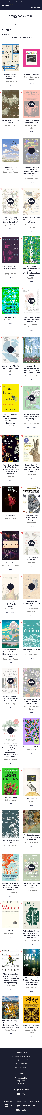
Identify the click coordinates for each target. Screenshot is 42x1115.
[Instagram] (23, 1094)
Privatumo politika (21, 1078)
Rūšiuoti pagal (6, 34)
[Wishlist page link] (11, 5)
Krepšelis (37, 8)
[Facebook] (18, 1094)
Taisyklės (21, 1083)
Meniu (6, 5)
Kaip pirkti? (21, 1081)
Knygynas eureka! (21, 16)
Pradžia (4, 25)
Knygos (11, 25)
